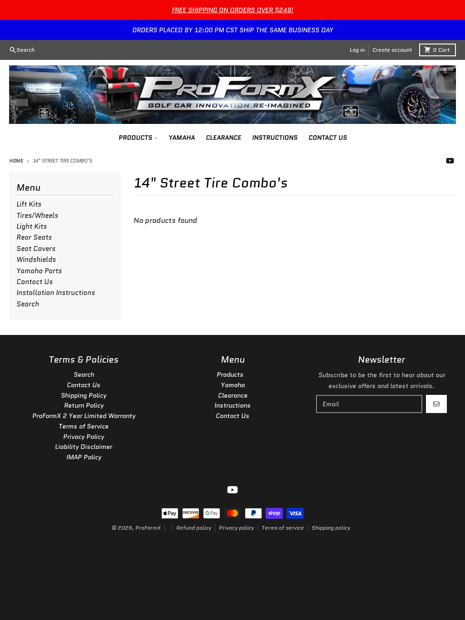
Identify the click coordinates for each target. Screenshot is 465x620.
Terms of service (283, 527)
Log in (357, 50)
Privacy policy (236, 527)
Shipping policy (331, 527)
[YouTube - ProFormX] (450, 161)
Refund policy (193, 527)
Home (16, 160)
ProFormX (148, 527)
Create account (392, 50)
